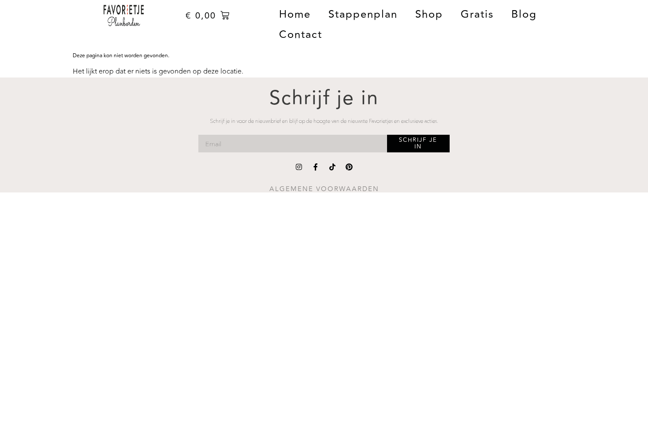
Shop (429, 14)
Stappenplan (363, 14)
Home (295, 14)
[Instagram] (298, 166)
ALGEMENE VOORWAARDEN (324, 189)
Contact (300, 34)
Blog (524, 14)
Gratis (477, 14)
